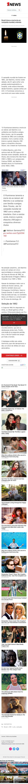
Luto (14, 727)
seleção (19, 727)
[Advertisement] (14, 61)
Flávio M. (22, 25)
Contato (3, 736)
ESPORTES (8, 724)
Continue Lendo (12, 355)
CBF (10, 727)
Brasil (6, 727)
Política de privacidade (11, 736)
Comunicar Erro (13, 360)
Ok (14, 322)
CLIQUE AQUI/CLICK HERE (18, 743)
